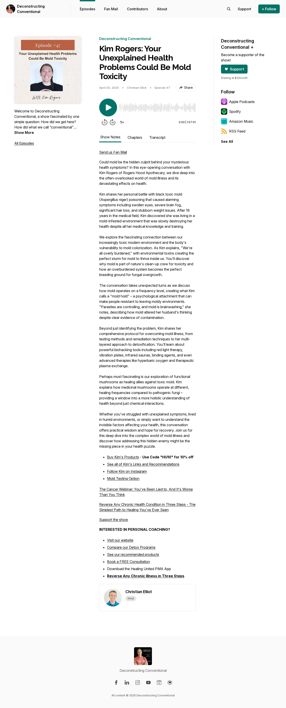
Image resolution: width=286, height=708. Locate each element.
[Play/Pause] (108, 107)
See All (227, 141)
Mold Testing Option (123, 478)
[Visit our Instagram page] (137, 682)
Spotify (235, 111)
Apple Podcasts (242, 101)
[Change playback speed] (122, 122)
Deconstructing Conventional (31, 9)
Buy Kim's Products (123, 457)
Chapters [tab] (135, 137)
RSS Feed (237, 131)
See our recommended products (133, 554)
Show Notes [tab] (110, 137)
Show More (24, 132)
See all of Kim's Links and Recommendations (143, 464)
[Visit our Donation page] (170, 682)
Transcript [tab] (157, 137)
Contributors (137, 9)
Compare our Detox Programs (131, 547)
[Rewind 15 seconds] (104, 122)
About (162, 9)
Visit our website (120, 540)
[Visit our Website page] (159, 682)
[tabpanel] (147, 367)
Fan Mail (111, 9)
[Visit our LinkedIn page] (127, 682)
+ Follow (269, 9)
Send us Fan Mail (113, 152)
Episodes (87, 9)
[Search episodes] (229, 9)
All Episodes (24, 143)
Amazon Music (241, 121)
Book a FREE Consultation (128, 561)
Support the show (113, 519)
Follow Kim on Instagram (127, 471)
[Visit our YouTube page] (148, 682)
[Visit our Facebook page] (116, 682)
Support (237, 69)
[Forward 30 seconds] (112, 122)
